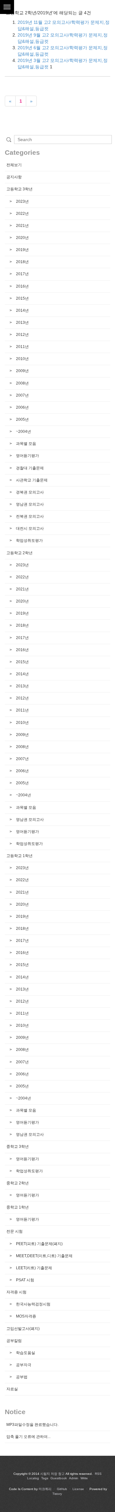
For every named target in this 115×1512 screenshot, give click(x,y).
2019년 (22, 250)
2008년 (22, 383)
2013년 (22, 322)
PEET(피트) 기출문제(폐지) (39, 1244)
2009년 (22, 371)
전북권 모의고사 (29, 516)
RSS (98, 1473)
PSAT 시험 (24, 1280)
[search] (63, 139)
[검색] (9, 139)
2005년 (22, 419)
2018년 (22, 262)
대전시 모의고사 (29, 528)
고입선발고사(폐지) (23, 1328)
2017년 (22, 274)
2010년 (22, 359)
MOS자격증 (25, 1316)
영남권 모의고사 (29, 504)
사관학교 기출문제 (31, 480)
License (78, 1489)
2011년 (22, 346)
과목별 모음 (25, 443)
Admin (73, 1478)
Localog (33, 1478)
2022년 (22, 213)
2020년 (22, 237)
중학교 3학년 (17, 1146)
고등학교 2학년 (19, 553)
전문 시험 (14, 1231)
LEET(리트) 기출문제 (33, 1268)
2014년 (22, 310)
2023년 (22, 201)
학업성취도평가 (29, 540)
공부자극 (23, 1365)
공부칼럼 (14, 1340)
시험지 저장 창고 (52, 1473)
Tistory (57, 1493)
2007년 (22, 395)
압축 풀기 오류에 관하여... (28, 1436)
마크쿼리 (45, 1489)
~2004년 (23, 431)
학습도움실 (25, 1353)
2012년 (22, 334)
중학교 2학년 (17, 1183)
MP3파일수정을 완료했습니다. (32, 1424)
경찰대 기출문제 (29, 468)
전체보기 (14, 165)
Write (84, 1478)
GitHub (62, 1489)
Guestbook (58, 1478)
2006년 (22, 407)
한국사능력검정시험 (32, 1304)
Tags (44, 1478)
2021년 (22, 225)
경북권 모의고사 (29, 492)
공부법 (21, 1377)
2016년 (22, 286)
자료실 (12, 1389)
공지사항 (14, 177)
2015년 (22, 298)
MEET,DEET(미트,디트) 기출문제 (44, 1256)
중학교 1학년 (17, 1207)
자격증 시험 (16, 1292)
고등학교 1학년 (19, 856)
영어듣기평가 (27, 455)
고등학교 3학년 (19, 189)
